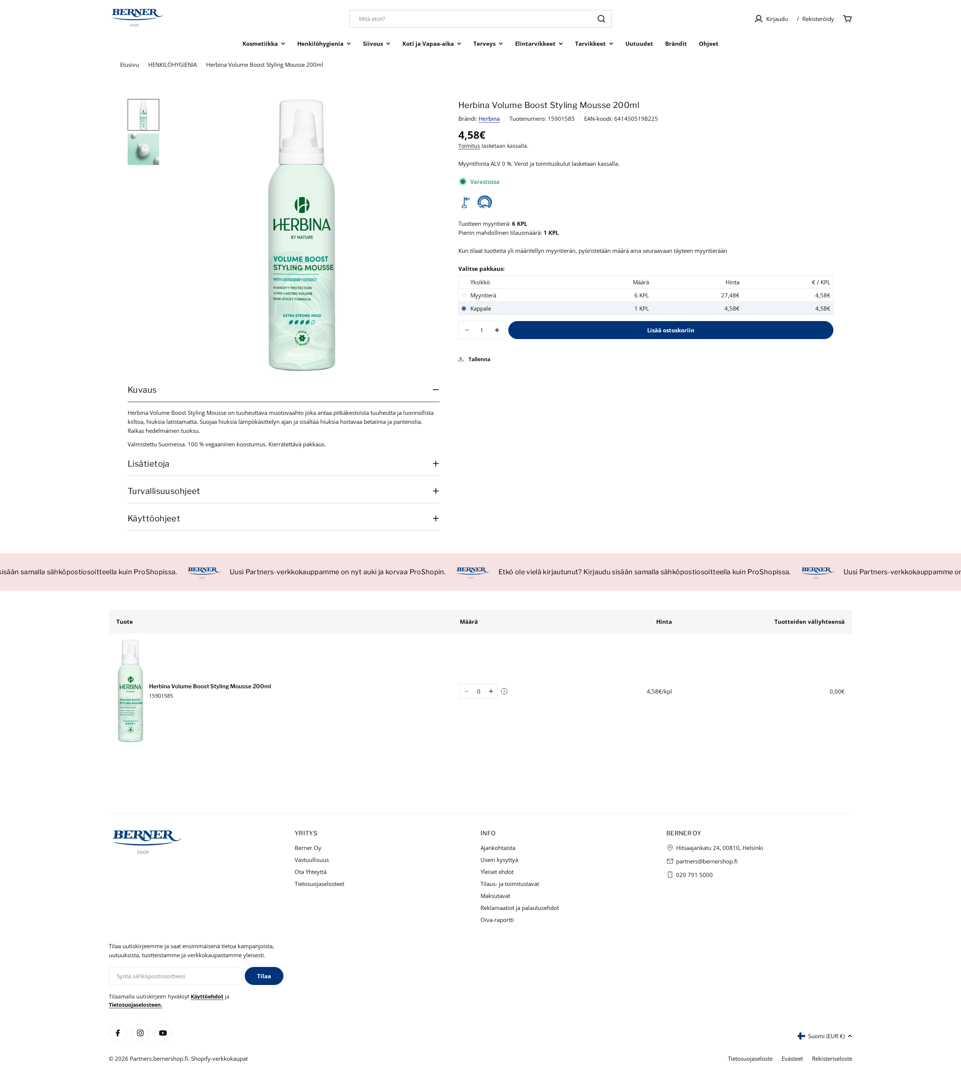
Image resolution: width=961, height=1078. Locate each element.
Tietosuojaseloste (750, 1058)
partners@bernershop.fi (707, 861)
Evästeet (792, 1058)
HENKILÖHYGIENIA (172, 64)
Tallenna (478, 359)
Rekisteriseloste (832, 1058)
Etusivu (129, 64)
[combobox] (480, 19)
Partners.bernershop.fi (159, 1058)
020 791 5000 (694, 874)
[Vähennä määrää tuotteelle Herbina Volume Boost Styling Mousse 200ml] (466, 691)
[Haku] (601, 18)
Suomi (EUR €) (826, 1036)
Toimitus (469, 146)
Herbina (489, 118)
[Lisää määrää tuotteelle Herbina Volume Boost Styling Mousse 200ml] (490, 691)
